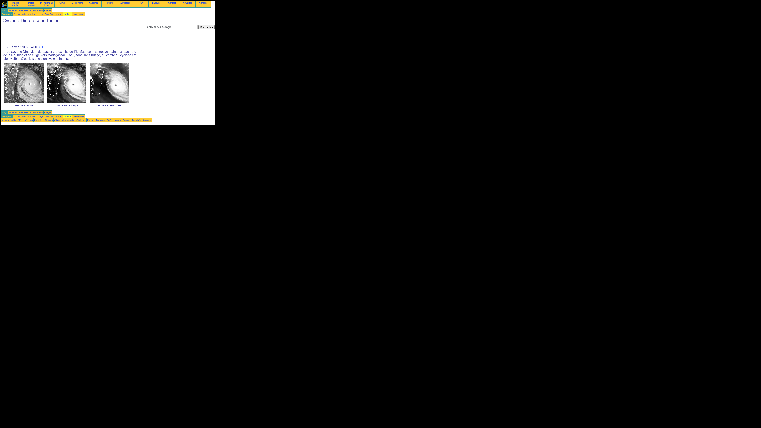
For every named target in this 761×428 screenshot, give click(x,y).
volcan (59, 14)
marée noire (78, 14)
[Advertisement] (73, 34)
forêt (24, 14)
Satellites (13, 10)
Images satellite (15, 4)
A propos (203, 3)
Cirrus (17, 14)
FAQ (141, 3)
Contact (172, 3)
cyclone (67, 14)
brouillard (32, 14)
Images (47, 10)
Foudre (109, 3)
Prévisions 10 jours (46, 4)
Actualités (187, 3)
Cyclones (93, 3)
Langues (156, 3)
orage (40, 14)
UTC (41, 47)
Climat (62, 3)
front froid (49, 14)
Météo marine (78, 3)
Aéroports (125, 3)
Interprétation (25, 10)
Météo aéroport (31, 4)
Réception (38, 10)
